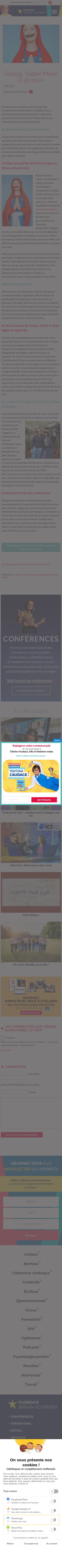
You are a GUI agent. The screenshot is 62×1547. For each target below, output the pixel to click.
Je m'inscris (44, 799)
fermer (57, 740)
